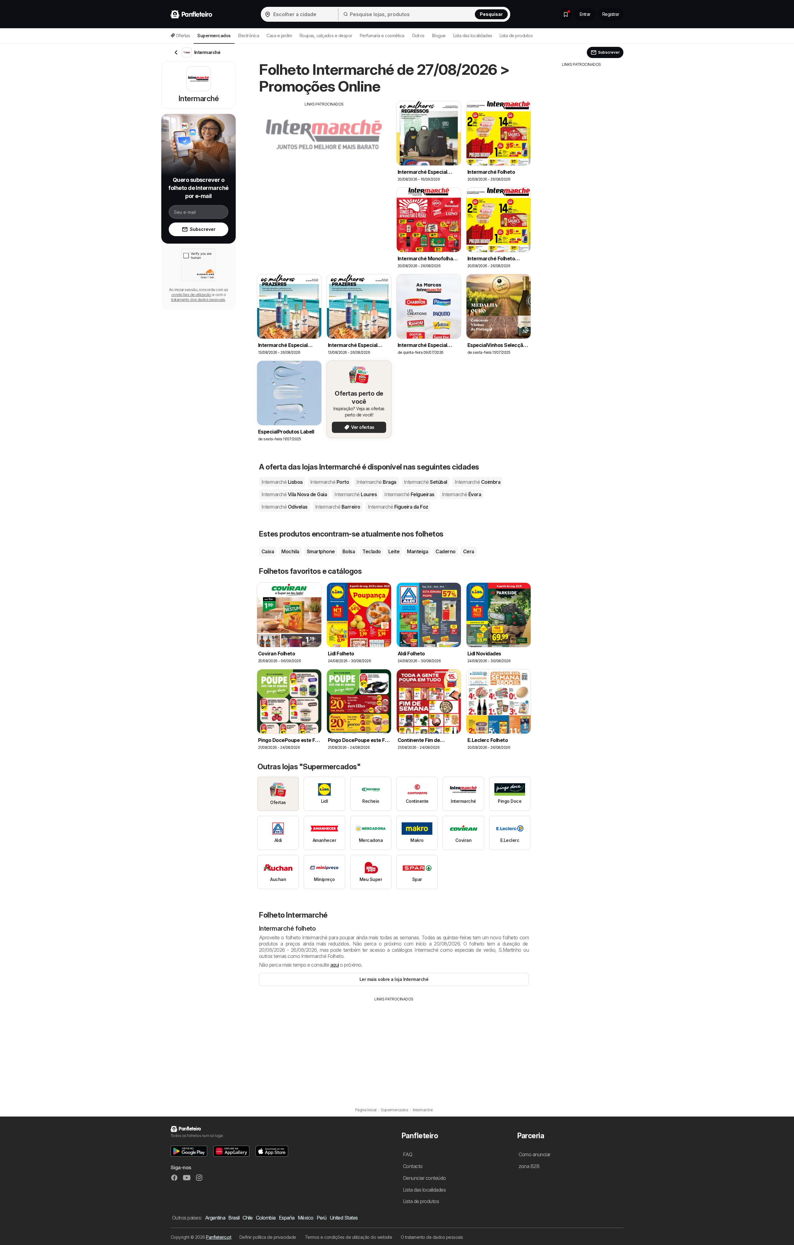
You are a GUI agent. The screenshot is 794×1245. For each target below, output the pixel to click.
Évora (461, 494)
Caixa (267, 551)
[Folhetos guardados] (565, 14)
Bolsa (348, 551)
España (287, 1218)
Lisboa (282, 482)
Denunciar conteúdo (424, 1178)
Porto (329, 482)
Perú (322, 1218)
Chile (247, 1218)
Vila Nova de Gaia (294, 494)
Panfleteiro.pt (218, 1237)
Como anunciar (535, 1154)
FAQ (407, 1154)
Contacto (413, 1166)
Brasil (233, 1218)
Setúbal (425, 482)
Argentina (215, 1218)
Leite (393, 551)
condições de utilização (191, 294)
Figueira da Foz (398, 507)
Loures (355, 494)
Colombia (266, 1218)
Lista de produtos (516, 35)
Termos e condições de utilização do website (348, 1237)
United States (344, 1218)
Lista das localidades (472, 35)
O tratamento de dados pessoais (432, 1237)
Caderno (445, 551)
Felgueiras (409, 494)
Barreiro (337, 507)
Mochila (290, 551)
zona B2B (529, 1166)
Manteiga (417, 551)
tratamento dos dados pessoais (198, 299)
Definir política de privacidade (267, 1237)
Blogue (439, 35)
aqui (334, 965)
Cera (468, 551)
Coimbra (477, 482)
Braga (376, 482)
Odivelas (284, 507)
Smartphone (321, 551)
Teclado (371, 551)
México (306, 1218)
